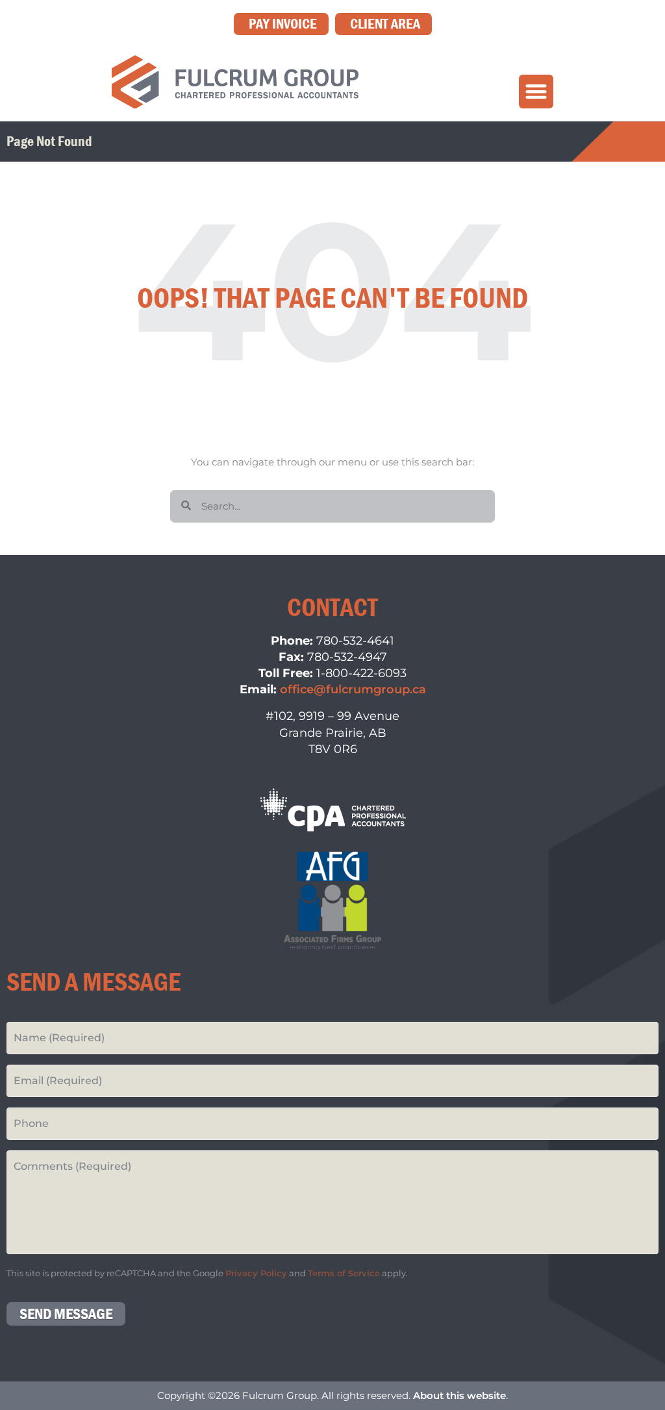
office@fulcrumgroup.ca (353, 689)
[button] (536, 92)
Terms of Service (344, 1273)
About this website (459, 1395)
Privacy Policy (256, 1273)
